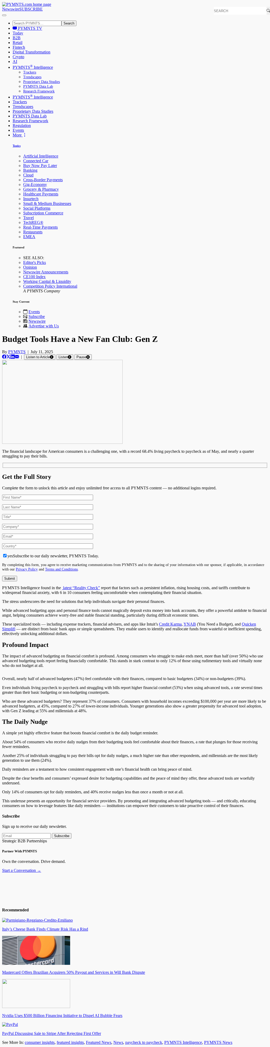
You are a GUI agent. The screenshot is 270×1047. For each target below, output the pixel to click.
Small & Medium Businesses (47, 203)
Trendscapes (32, 77)
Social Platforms (36, 208)
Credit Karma (170, 624)
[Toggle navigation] (4, 15)
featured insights (70, 1042)
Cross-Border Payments (43, 180)
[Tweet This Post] (8, 357)
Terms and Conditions (61, 569)
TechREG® (33, 222)
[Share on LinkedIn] (13, 357)
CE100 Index (34, 276)
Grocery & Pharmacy (41, 189)
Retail (17, 42)
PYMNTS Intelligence (33, 67)
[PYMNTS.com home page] (26, 4)
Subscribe (36, 316)
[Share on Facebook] (4, 357)
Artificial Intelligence (40, 156)
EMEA (29, 236)
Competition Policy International (50, 286)
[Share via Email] (17, 357)
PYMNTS (17, 352)
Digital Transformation (31, 52)
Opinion (30, 267)
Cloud (28, 175)
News (118, 1042)
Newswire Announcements (45, 272)
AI (15, 61)
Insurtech (30, 198)
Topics (17, 145)
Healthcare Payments (40, 194)
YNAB (190, 624)
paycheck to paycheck (143, 1042)
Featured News (98, 1042)
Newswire (10, 9)
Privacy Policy (27, 569)
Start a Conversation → (21, 870)
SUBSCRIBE (31, 9)
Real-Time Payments (40, 227)
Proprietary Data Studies (41, 82)
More (18, 135)
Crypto (18, 57)
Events (18, 130)
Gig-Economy (35, 184)
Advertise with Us (43, 326)
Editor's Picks (34, 262)
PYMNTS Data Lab (38, 87)
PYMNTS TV (29, 28)
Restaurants (32, 232)
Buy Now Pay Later (40, 165)
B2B (17, 38)
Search (69, 23)
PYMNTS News (218, 1042)
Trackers (29, 72)
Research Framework (39, 91)
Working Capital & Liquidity (47, 281)
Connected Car (35, 161)
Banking (30, 170)
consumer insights (40, 1042)
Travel (28, 217)
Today (18, 33)
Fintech (19, 47)
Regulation (22, 125)
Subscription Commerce (43, 213)
